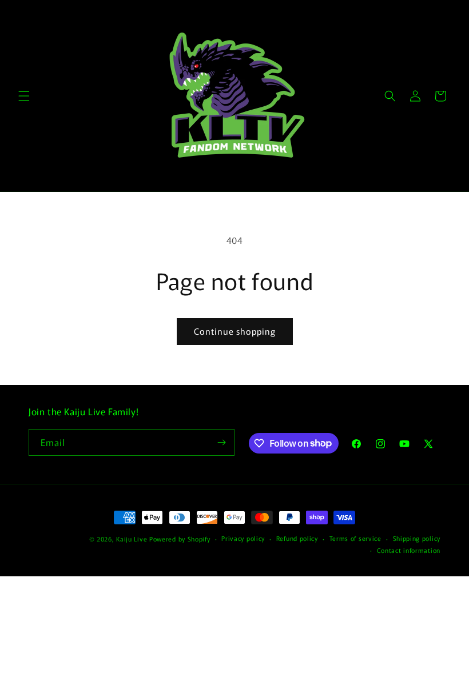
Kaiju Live (131, 538)
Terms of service (355, 538)
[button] (24, 96)
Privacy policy (243, 538)
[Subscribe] (221, 442)
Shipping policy (417, 538)
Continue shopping (235, 331)
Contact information (408, 550)
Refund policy (297, 538)
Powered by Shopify (179, 538)
